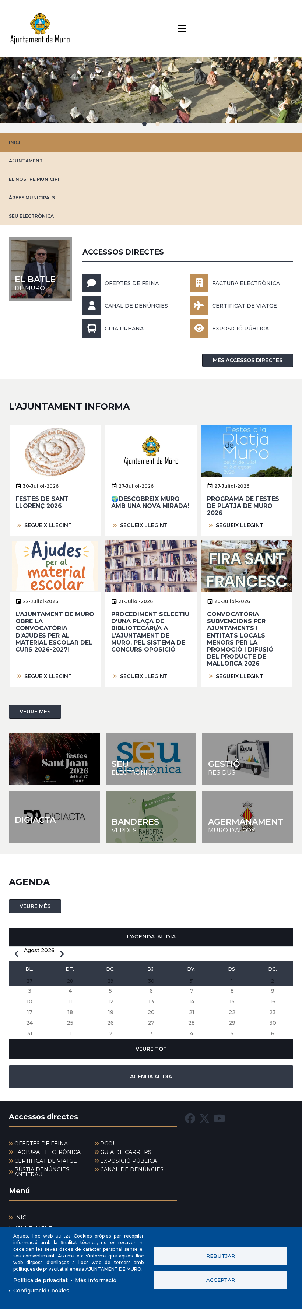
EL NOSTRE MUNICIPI (34, 179)
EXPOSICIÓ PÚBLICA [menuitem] (128, 1161)
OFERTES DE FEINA (132, 283)
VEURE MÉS (35, 711)
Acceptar (220, 1280)
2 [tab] (157, 124)
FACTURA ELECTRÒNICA (246, 283)
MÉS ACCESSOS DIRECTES (247, 360)
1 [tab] (144, 124)
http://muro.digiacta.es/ (54, 817)
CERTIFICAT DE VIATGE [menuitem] (45, 1161)
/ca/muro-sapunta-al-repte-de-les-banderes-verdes (151, 817)
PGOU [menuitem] (108, 1143)
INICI (14, 142)
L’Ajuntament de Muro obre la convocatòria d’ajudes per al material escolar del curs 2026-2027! (54, 632)
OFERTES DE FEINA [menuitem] (41, 1143)
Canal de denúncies (136, 305)
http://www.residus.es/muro (247, 759)
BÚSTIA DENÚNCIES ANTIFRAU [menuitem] (41, 1172)
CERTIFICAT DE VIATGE (244, 305)
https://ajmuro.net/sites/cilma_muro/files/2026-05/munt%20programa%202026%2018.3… (54, 759)
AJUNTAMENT (26, 161)
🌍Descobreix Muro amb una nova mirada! (150, 502)
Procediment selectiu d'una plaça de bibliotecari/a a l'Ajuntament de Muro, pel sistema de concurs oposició (150, 632)
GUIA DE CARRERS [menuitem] (125, 1152)
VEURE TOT (151, 1049)
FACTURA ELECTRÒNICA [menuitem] (47, 1152)
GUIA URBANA (124, 328)
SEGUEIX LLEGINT (48, 525)
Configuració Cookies (41, 1290)
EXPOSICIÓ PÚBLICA (240, 328)
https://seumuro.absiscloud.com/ (151, 759)
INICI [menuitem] (21, 1217)
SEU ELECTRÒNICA (31, 216)
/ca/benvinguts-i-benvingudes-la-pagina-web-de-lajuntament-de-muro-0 (40, 269)
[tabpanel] (151, 95)
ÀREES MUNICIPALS (32, 197)
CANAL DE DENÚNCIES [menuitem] (132, 1169)
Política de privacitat (40, 1280)
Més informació (95, 1280)
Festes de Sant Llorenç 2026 (42, 502)
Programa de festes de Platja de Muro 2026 (243, 505)
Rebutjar (220, 1256)
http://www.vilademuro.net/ (247, 817)
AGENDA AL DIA (151, 1076)
